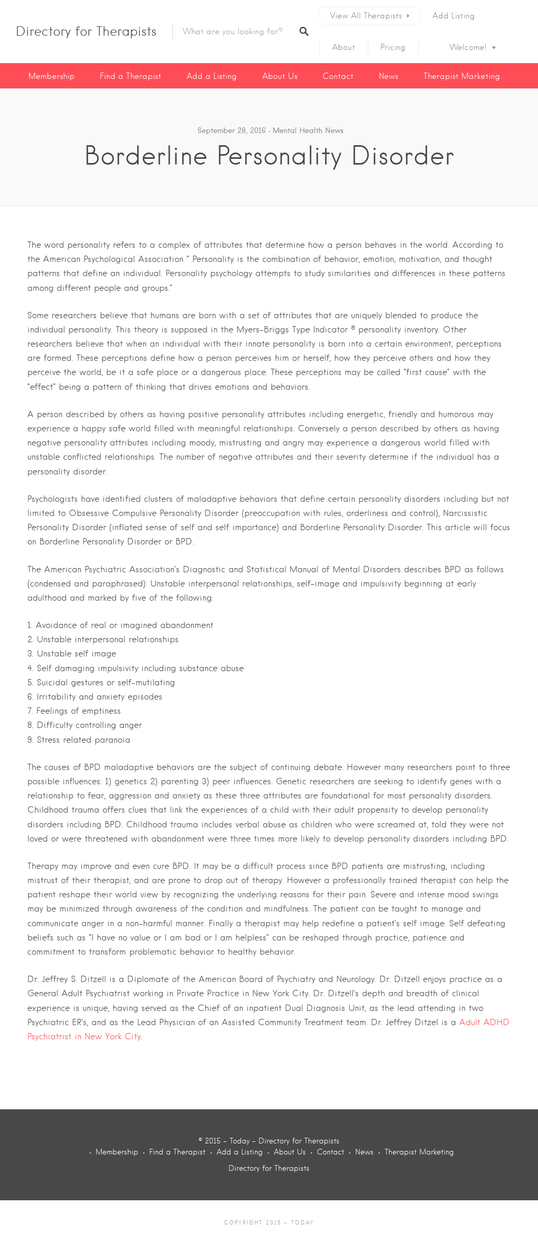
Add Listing (453, 16)
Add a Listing (212, 76)
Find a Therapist (130, 76)
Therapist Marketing (461, 76)
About (343, 47)
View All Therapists (366, 16)
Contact (338, 76)
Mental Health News (308, 130)
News (388, 76)
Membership (51, 76)
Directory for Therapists (86, 31)
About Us (279, 76)
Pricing (393, 47)
